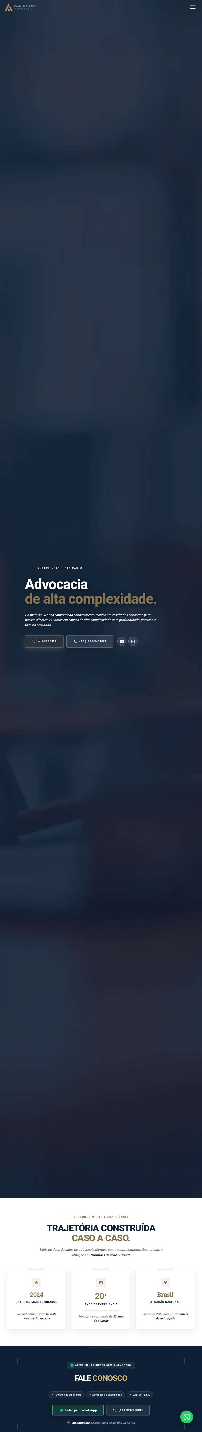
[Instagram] (132, 641)
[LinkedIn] (121, 641)
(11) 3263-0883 (93, 641)
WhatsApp (47, 641)
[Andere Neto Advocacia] (20, 7)
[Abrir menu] (193, 7)
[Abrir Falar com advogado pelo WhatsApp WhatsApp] (186, 1417)
